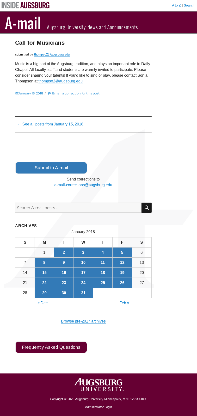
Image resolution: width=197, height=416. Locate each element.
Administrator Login (98, 407)
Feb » (124, 303)
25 (103, 283)
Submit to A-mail (51, 167)
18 (103, 273)
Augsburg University (89, 399)
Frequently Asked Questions (51, 347)
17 (83, 273)
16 (64, 273)
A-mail (23, 22)
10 (83, 263)
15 (44, 273)
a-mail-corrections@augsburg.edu (83, 185)
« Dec (42, 303)
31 (83, 293)
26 (122, 283)
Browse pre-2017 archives (83, 321)
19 (122, 273)
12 (122, 263)
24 (83, 283)
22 (44, 283)
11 (103, 263)
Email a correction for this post (75, 93)
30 (64, 293)
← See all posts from (50, 124)
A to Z (176, 5)
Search (189, 5)
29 (44, 293)
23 (64, 283)
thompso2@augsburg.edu (52, 54)
